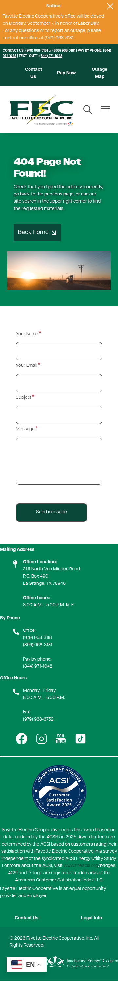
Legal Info (91, 918)
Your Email (26, 365)
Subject (23, 397)
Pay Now (66, 73)
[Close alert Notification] (110, 6)
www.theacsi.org (81, 866)
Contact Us (33, 73)
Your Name (27, 334)
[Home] (41, 110)
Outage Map (99, 73)
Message (25, 429)
